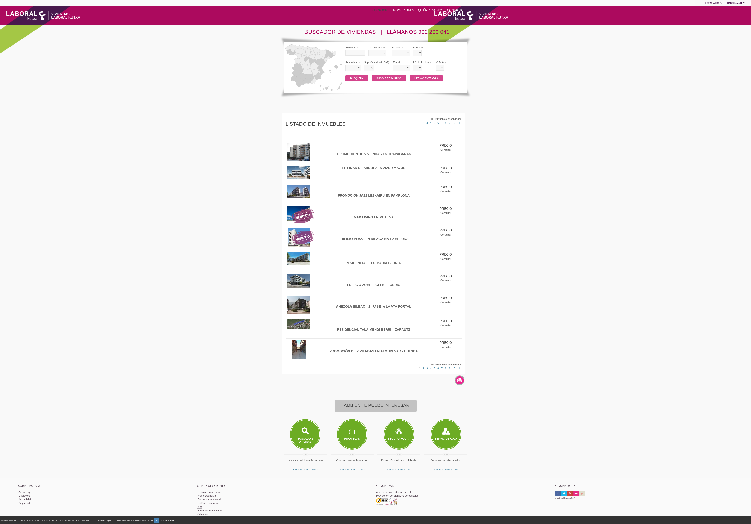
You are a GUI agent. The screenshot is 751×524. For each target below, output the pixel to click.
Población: (419, 47)
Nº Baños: (441, 62)
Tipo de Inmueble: (378, 47)
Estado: (397, 62)
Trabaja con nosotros (209, 492)
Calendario (203, 514)
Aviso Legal (25, 492)
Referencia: (351, 47)
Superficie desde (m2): (377, 62)
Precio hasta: (352, 62)
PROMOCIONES (402, 10)
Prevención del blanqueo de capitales (397, 495)
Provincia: (397, 47)
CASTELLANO (734, 3)
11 (458, 122)
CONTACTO (455, 10)
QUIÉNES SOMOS (430, 10)
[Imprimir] (459, 380)
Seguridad (24, 503)
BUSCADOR (379, 10)
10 (453, 122)
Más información (168, 520)
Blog (199, 506)
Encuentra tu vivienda (209, 499)
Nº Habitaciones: (422, 62)
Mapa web (24, 495)
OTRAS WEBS (712, 3)
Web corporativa (206, 495)
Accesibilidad (25, 499)
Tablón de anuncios (208, 503)
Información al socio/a (209, 510)
